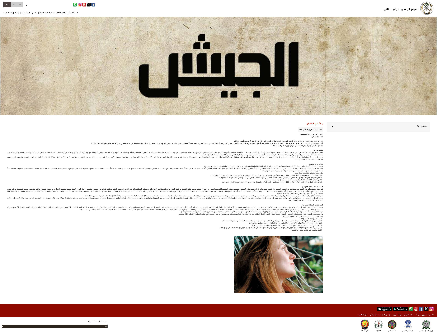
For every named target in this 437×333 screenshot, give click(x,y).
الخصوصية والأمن (375, 314)
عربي (7, 4)
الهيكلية (61, 12)
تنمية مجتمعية (46, 12)
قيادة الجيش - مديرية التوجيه (403, 314)
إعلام (34, 12)
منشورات (25, 12)
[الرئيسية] (427, 8)
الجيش (71, 12)
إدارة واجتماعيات (11, 12)
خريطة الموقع (362, 314)
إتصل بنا (387, 314)
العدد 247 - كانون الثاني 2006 (310, 129)
